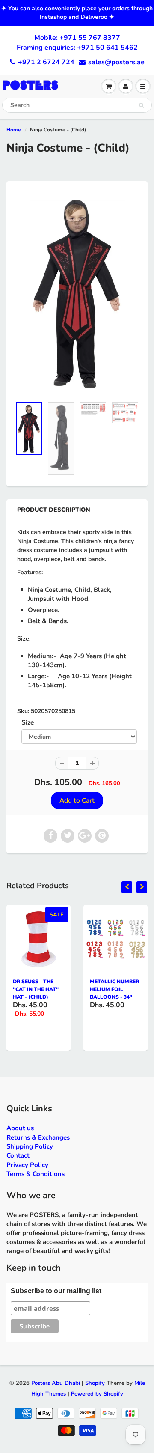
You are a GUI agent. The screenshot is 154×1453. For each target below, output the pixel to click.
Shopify (95, 1383)
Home (13, 129)
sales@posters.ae (116, 62)
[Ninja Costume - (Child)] (77, 293)
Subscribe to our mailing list (56, 1291)
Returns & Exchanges (38, 1137)
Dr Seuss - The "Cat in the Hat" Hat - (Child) (36, 989)
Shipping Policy (29, 1146)
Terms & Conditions (35, 1174)
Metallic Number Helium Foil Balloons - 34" (114, 989)
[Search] (141, 105)
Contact (18, 1155)
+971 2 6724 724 (46, 62)
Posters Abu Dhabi (55, 1383)
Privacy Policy (27, 1165)
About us (20, 1128)
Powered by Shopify (97, 1394)
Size (27, 722)
